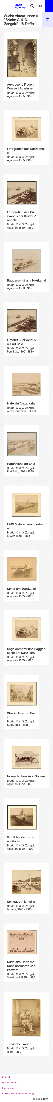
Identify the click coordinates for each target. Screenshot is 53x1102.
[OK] (32, 6)
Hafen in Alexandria (21, 403)
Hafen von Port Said (21, 463)
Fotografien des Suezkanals (26, 150)
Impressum (8, 1088)
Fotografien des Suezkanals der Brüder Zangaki (21, 216)
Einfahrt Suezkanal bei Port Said (21, 342)
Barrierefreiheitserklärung (18, 1093)
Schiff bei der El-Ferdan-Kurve (22, 839)
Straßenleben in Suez (21, 715)
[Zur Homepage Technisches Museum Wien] (7, 6)
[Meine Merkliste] (40, 6)
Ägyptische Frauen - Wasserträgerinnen (21, 86)
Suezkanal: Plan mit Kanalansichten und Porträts (21, 965)
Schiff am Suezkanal (21, 588)
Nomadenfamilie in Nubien (26, 776)
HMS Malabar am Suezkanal (25, 526)
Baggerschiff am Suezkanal (26, 280)
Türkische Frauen (19, 1044)
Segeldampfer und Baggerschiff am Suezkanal (26, 651)
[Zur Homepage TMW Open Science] (20, 6)
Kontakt (7, 1077)
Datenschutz (10, 1082)
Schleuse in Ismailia (21, 901)
